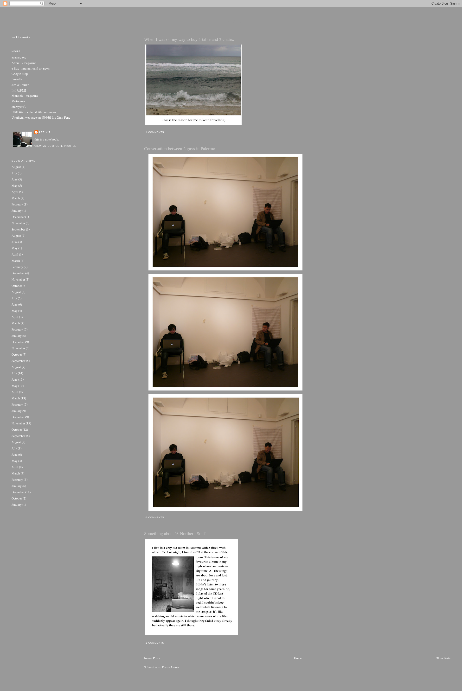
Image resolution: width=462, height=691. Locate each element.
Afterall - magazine (24, 63)
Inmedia (17, 79)
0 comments (155, 517)
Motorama (18, 101)
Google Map (20, 73)
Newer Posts (152, 658)
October (17, 285)
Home (298, 658)
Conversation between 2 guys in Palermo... (181, 148)
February (17, 204)
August (16, 167)
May (15, 185)
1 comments (155, 132)
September (18, 229)
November (18, 223)
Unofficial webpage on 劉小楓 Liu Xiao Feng (41, 117)
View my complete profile (55, 146)
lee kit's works (21, 37)
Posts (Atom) (170, 667)
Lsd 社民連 (19, 90)
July (14, 173)
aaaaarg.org (19, 57)
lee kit (231, 20)
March (16, 198)
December (18, 217)
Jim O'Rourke (20, 85)
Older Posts (443, 658)
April (15, 192)
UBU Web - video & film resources (34, 112)
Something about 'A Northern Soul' (174, 533)
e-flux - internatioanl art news (31, 68)
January (17, 210)
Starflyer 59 (19, 106)
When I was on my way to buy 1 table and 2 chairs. (189, 39)
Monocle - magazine (25, 95)
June (15, 179)
